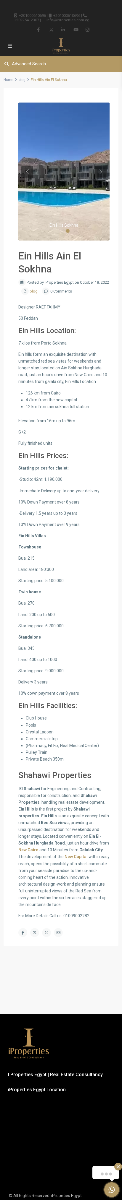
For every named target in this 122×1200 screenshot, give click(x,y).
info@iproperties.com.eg (67, 20)
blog (22, 80)
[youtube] (75, 29)
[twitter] (51, 29)
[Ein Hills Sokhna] (64, 172)
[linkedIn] (63, 29)
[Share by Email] (58, 932)
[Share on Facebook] (22, 932)
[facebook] (39, 29)
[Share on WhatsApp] (46, 932)
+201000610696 (32, 15)
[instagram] (87, 29)
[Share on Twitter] (34, 932)
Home (8, 80)
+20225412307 (26, 20)
